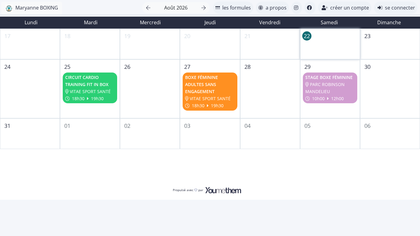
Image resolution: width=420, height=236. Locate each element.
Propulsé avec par (188, 190)
